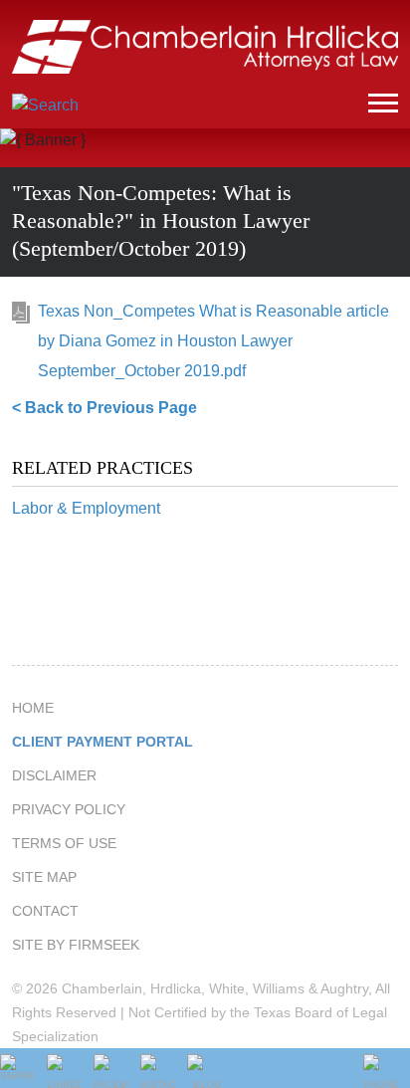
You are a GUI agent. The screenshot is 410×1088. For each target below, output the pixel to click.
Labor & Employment (86, 508)
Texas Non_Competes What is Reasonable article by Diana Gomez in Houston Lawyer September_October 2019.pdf (213, 341)
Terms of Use (64, 843)
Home (33, 708)
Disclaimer (54, 775)
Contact (45, 911)
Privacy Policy (68, 809)
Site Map (44, 877)
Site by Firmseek (75, 945)
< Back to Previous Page (104, 407)
